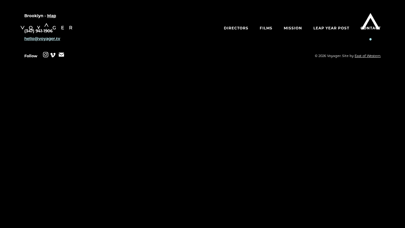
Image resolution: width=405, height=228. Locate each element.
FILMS (266, 28)
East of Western (368, 56)
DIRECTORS (236, 28)
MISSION (293, 28)
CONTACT (371, 28)
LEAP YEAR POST (331, 28)
